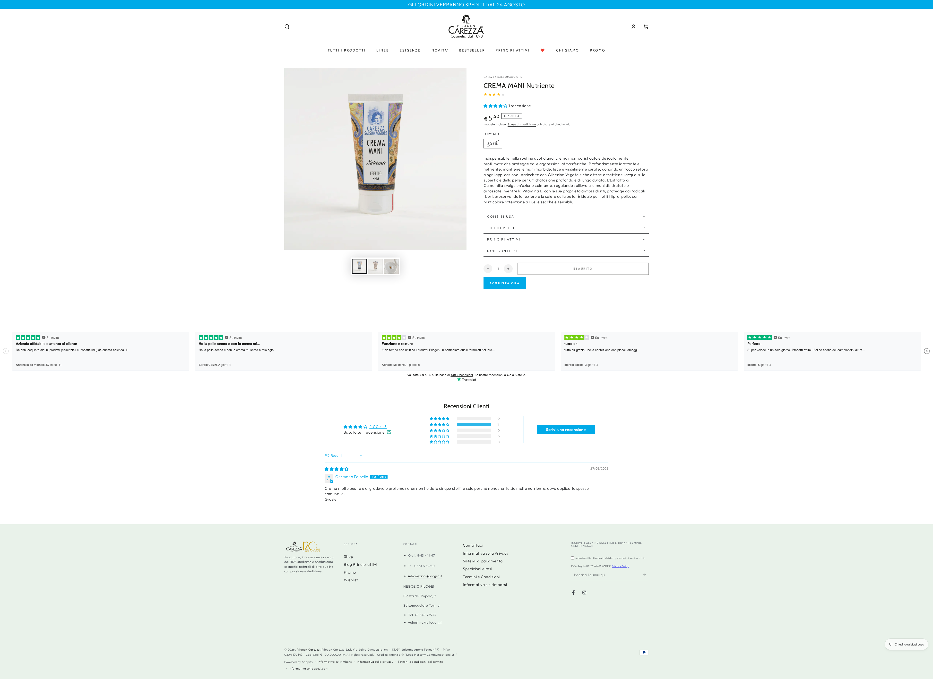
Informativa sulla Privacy (486, 553)
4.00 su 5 (378, 426)
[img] (337, 469)
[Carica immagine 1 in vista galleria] (359, 266)
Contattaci (473, 545)
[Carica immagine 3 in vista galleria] (391, 266)
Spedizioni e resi (477, 568)
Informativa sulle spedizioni (308, 668)
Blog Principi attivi (360, 564)
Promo (350, 572)
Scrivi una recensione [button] (566, 429)
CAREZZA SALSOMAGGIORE (503, 76)
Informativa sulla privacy (375, 661)
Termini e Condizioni (481, 576)
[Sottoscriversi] (646, 574)
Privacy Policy (620, 566)
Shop (348, 556)
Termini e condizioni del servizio (421, 661)
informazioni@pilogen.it (425, 576)
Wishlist (351, 579)
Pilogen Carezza (308, 649)
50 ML (492, 143)
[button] (287, 26)
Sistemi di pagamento (483, 561)
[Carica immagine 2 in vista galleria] (375, 266)
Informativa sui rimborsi (485, 584)
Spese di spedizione (522, 124)
